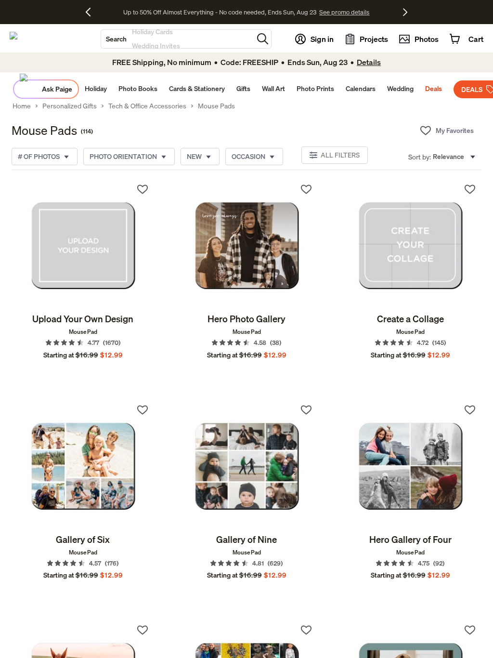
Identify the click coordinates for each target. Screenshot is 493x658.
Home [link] (22, 106)
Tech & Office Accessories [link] (147, 106)
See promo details (323, 12)
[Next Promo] (405, 12)
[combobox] (177, 39)
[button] (262, 38)
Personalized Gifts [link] (69, 106)
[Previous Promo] (92, 12)
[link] (83, 245)
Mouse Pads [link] (216, 106)
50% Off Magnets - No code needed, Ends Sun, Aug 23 (220, 12)
